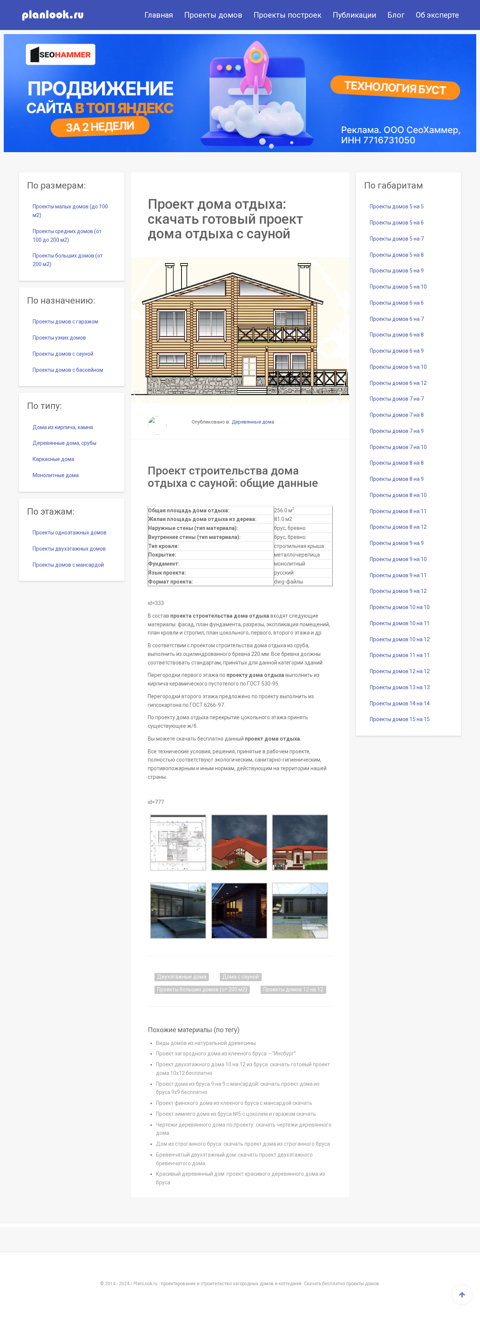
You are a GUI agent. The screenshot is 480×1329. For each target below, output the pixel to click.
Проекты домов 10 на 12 (400, 639)
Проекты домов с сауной (63, 354)
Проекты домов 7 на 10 (398, 447)
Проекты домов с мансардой (68, 565)
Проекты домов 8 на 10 (398, 495)
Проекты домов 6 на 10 (398, 367)
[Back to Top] (462, 1294)
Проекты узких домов (59, 338)
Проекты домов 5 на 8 (397, 255)
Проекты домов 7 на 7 (397, 399)
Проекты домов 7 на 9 (397, 431)
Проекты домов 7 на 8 (397, 415)
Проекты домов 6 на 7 (397, 319)
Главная (158, 14)
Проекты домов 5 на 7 (397, 239)
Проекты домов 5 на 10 (398, 287)
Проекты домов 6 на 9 (397, 351)
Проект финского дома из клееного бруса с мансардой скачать (234, 1103)
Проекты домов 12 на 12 (293, 989)
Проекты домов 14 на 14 (400, 703)
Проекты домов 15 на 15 (400, 719)
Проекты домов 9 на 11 (398, 575)
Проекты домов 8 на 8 (397, 463)
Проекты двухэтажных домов (69, 549)
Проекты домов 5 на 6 (397, 223)
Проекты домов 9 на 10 (398, 559)
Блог (396, 14)
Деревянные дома (253, 422)
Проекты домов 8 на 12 (398, 527)
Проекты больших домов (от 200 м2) (202, 989)
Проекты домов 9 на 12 (398, 591)
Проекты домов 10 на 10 (400, 607)
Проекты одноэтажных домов (69, 533)
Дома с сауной (240, 977)
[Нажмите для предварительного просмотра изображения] (240, 330)
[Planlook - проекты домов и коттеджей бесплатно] (53, 15)
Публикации (354, 14)
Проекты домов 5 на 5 (397, 207)
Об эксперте (437, 14)
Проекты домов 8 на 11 (398, 511)
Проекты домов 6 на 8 (397, 335)
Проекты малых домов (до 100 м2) (70, 211)
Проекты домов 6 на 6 (397, 303)
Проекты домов (213, 14)
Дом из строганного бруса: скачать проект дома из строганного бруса (243, 1144)
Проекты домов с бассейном (68, 370)
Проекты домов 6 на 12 (398, 383)
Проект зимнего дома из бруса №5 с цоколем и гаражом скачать (236, 1114)
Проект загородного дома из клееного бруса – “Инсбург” (226, 1054)
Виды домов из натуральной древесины (206, 1043)
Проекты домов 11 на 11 (400, 655)
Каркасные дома (53, 459)
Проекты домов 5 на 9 (397, 271)
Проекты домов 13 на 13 (400, 687)
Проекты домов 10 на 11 (400, 623)
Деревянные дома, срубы (64, 443)
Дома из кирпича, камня (63, 427)
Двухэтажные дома (181, 977)
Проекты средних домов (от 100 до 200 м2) (67, 235)
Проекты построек (287, 14)
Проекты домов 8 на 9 (397, 479)
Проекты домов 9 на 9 (397, 543)
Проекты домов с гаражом (65, 322)
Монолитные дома (56, 475)
